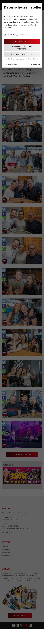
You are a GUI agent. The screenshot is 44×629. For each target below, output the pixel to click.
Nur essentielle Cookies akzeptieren (22, 47)
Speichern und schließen (22, 54)
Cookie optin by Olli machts (10, 64)
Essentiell (10, 35)
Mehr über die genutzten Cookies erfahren (22, 59)
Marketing (23, 35)
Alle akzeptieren (22, 41)
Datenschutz (35, 65)
